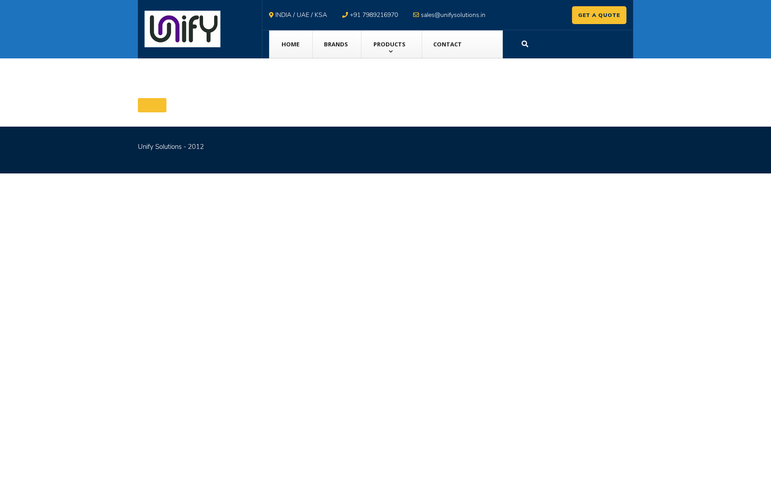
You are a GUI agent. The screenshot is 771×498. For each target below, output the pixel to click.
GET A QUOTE (599, 15)
